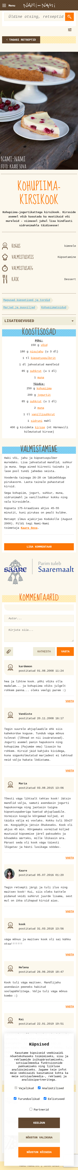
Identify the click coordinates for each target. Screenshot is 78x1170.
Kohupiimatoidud (53, 307)
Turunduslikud (29, 1099)
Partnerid (41, 1109)
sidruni (36, 421)
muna (40, 377)
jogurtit (44, 395)
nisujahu (36, 351)
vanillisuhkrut (43, 414)
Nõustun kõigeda (39, 1152)
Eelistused (56, 1099)
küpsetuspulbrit (43, 358)
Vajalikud (26, 1088)
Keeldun (39, 1123)
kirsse (40, 427)
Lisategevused (19, 321)
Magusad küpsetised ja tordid (26, 300)
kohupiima (44, 388)
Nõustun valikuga (39, 1137)
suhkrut (36, 371)
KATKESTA (44, 651)
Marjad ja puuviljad (19, 307)
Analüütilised (53, 1088)
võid (44, 345)
